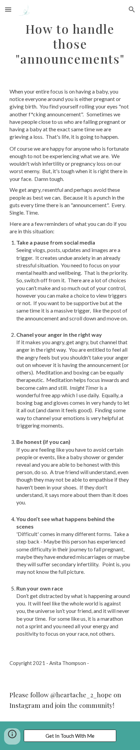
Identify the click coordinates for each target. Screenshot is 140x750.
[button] (8, 9)
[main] (70, 43)
